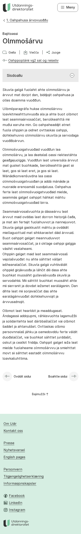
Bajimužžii (38, 394)
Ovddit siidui (22, 376)
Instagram (17, 510)
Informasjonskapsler (20, 483)
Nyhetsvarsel (14, 450)
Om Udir (10, 424)
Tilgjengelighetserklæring (24, 476)
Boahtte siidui (57, 376)
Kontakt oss (13, 431)
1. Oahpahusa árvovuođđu (27, 20)
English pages (14, 457)
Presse (9, 443)
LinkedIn (15, 503)
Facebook (17, 496)
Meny (70, 7)
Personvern (13, 469)
